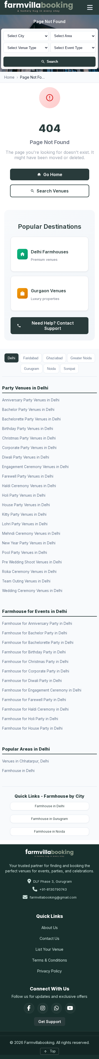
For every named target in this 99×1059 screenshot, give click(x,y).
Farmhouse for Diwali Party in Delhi (32, 681)
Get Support (49, 1021)
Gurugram (31, 369)
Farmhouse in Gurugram (49, 819)
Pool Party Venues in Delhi (24, 552)
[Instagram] (42, 1008)
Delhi (11, 358)
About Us (49, 927)
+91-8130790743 (53, 889)
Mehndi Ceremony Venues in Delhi (31, 533)
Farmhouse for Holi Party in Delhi (30, 719)
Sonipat (69, 369)
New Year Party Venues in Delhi (28, 543)
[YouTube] (70, 1008)
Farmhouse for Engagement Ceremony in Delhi (41, 690)
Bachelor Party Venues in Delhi (28, 409)
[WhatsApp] (56, 1008)
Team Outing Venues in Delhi (26, 581)
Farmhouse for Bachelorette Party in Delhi (37, 642)
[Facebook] (29, 1008)
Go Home (52, 174)
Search (52, 62)
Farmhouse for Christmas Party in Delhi (35, 661)
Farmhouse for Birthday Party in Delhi (34, 652)
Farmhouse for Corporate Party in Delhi (35, 671)
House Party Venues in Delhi (26, 505)
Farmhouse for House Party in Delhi (32, 728)
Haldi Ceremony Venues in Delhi (29, 486)
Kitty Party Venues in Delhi (24, 514)
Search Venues (53, 191)
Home (9, 77)
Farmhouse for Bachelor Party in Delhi (34, 633)
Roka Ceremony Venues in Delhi (29, 571)
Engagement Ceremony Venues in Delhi (35, 467)
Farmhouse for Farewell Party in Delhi (34, 700)
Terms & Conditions (49, 960)
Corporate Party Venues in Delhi (29, 448)
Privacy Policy (49, 971)
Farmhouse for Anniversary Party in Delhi (37, 623)
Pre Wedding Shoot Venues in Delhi (32, 562)
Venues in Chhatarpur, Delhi (25, 761)
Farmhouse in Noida (49, 831)
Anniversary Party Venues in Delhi (30, 400)
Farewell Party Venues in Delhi (27, 476)
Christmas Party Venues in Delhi (29, 438)
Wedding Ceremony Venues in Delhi (32, 591)
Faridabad (30, 358)
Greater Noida (81, 358)
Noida (51, 369)
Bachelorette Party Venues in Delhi (31, 419)
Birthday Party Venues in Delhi (27, 429)
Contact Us (49, 938)
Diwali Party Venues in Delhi (25, 457)
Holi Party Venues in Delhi (23, 495)
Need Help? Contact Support (53, 325)
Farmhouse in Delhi (18, 771)
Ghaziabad (54, 358)
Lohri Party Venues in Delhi (25, 524)
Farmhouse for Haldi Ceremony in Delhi (35, 709)
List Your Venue (49, 949)
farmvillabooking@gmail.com (53, 897)
